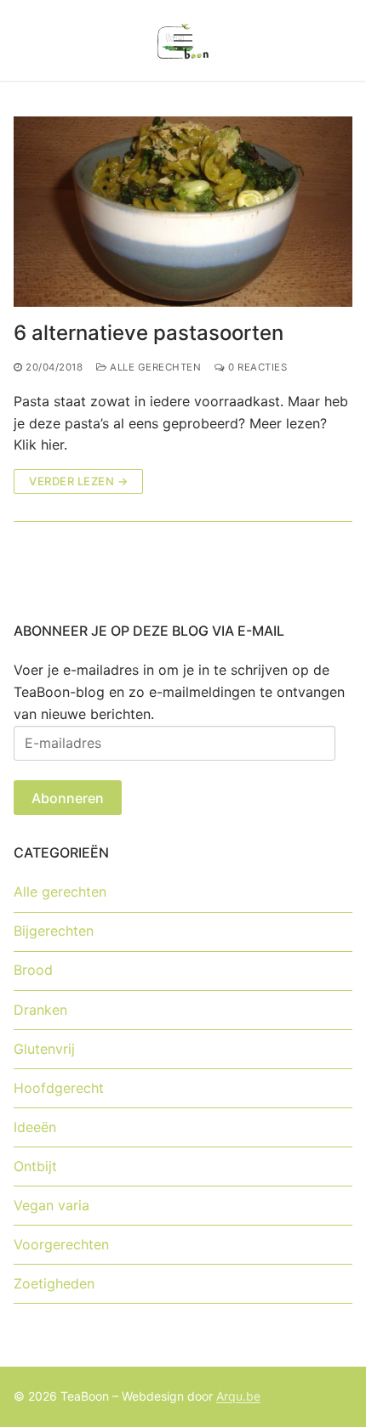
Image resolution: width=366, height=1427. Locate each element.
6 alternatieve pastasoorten (148, 332)
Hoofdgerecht (59, 1087)
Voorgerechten (61, 1244)
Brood (33, 969)
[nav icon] (183, 41)
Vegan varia (51, 1205)
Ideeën (35, 1126)
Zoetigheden (54, 1283)
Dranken (40, 1009)
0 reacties (256, 367)
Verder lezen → (78, 481)
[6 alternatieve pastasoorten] (183, 211)
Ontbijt (35, 1166)
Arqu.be (238, 1396)
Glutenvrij (44, 1048)
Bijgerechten (54, 930)
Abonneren (67, 798)
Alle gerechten (154, 367)
